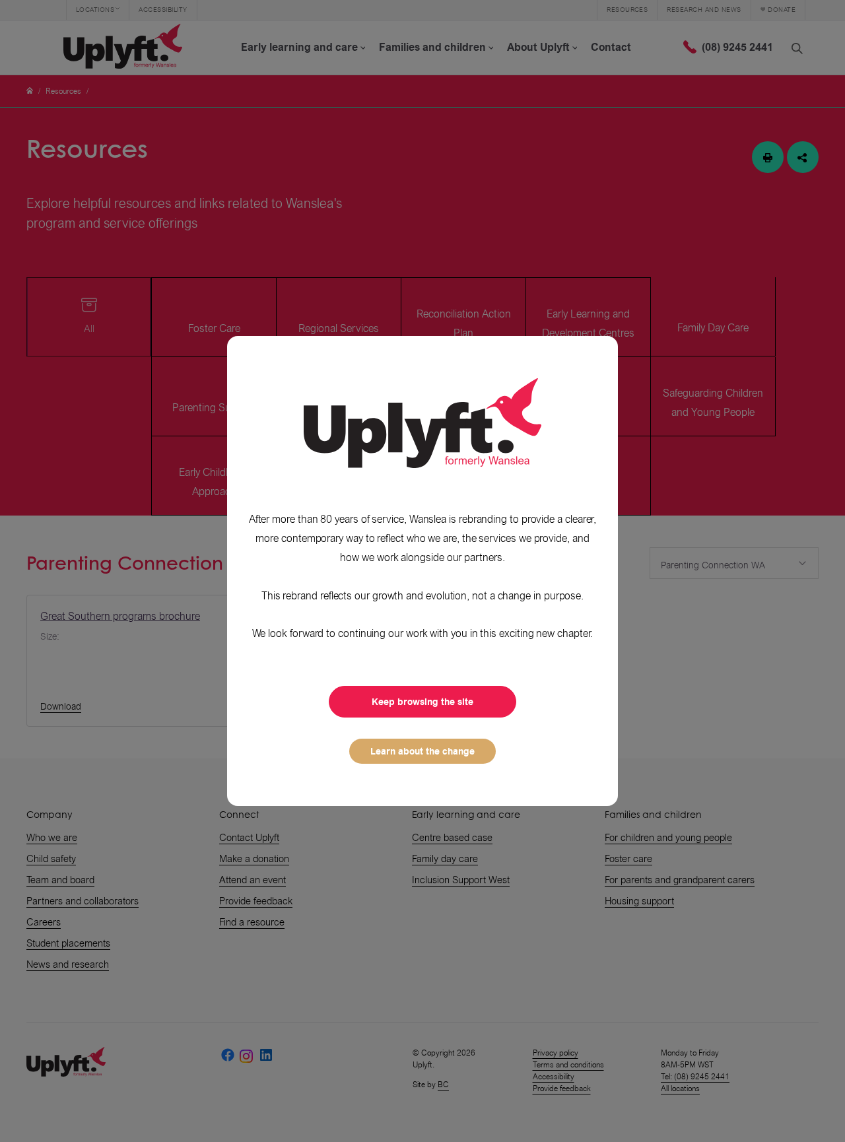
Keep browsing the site (422, 701)
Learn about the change (422, 751)
